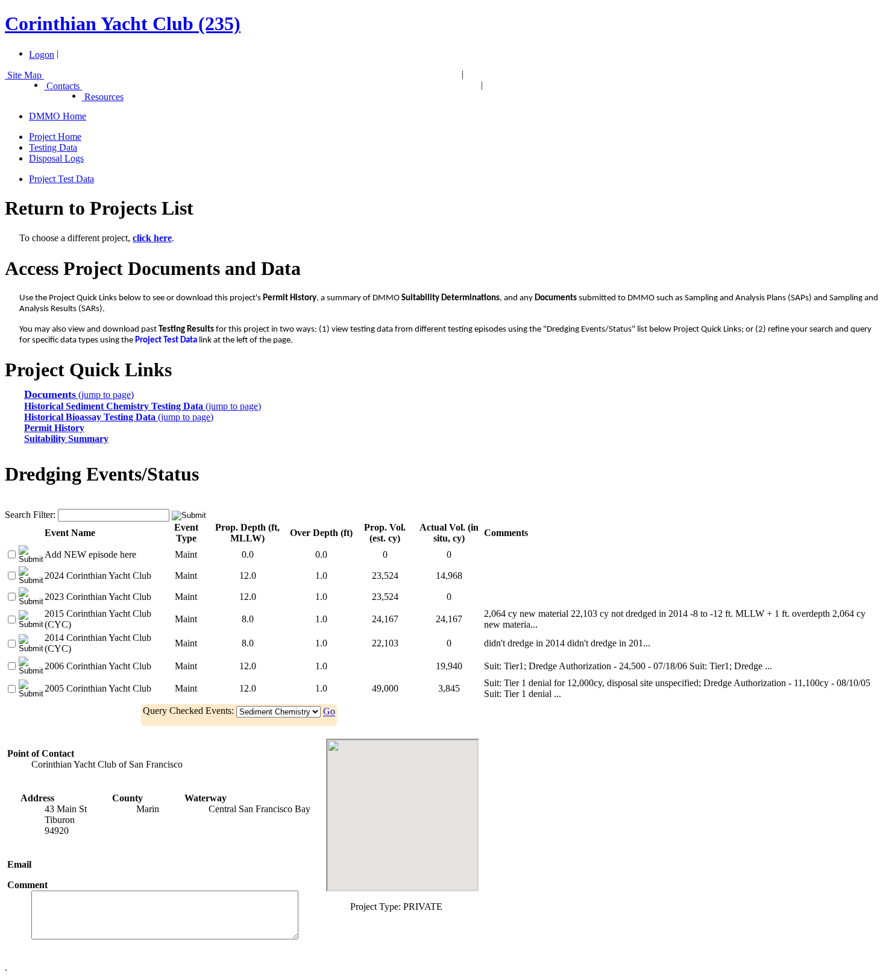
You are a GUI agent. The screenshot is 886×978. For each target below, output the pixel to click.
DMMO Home (57, 116)
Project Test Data (61, 179)
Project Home (55, 136)
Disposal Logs (56, 158)
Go (329, 712)
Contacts (63, 86)
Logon (41, 54)
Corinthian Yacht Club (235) (122, 23)
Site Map (24, 75)
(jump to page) (79, 395)
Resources (103, 97)
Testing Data (53, 147)
